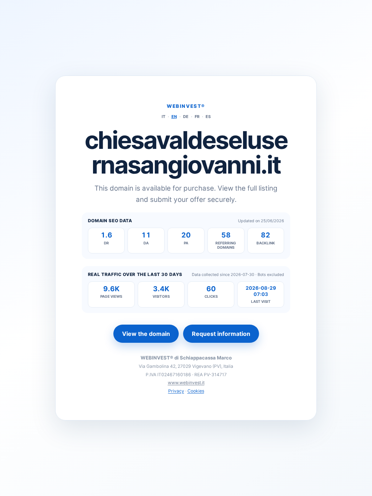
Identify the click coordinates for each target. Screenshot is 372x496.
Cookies (195, 391)
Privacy (176, 391)
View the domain (146, 333)
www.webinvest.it (186, 382)
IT (163, 116)
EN (174, 116)
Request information (221, 333)
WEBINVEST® (186, 106)
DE (186, 116)
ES (208, 116)
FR (197, 116)
